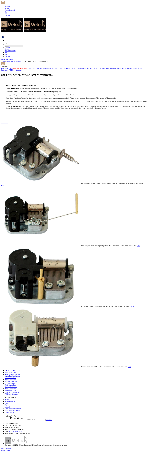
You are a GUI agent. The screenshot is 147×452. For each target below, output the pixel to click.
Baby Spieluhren (6, 448)
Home (3, 61)
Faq (6, 54)
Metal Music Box (48, 68)
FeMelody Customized (12, 392)
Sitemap (3, 450)
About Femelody (10, 51)
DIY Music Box (84, 68)
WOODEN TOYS (7, 59)
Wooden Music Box (72, 68)
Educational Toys (130, 68)
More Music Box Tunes (12, 410)
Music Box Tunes (6, 68)
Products (7, 47)
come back (4, 123)
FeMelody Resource (15, 70)
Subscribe (49, 420)
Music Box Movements (13, 61)
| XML (8, 450)
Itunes (7, 49)
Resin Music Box (95, 68)
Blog (6, 52)
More (2, 185)
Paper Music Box (60, 68)
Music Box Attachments (35, 68)
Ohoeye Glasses (10, 412)
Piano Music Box (118, 68)
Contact (7, 56)
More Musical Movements (13, 409)
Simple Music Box (107, 68)
